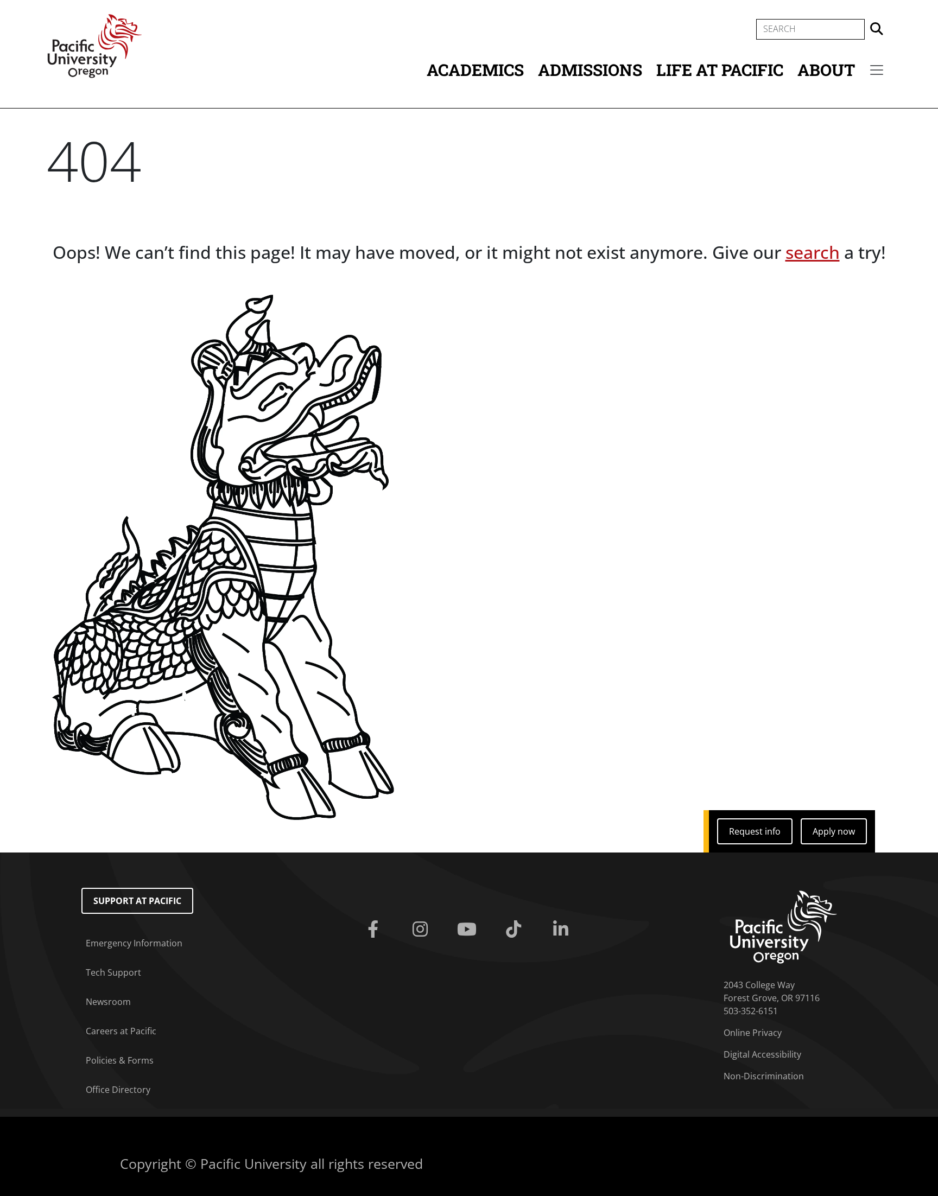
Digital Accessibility (762, 1054)
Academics (475, 69)
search (812, 252)
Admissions (590, 69)
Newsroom (108, 1002)
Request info (755, 831)
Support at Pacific (137, 901)
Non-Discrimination (764, 1076)
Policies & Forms (120, 1060)
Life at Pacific (719, 69)
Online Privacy (753, 1033)
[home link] (784, 926)
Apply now (834, 831)
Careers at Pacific (121, 1031)
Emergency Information (134, 943)
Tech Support (113, 972)
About (826, 69)
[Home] (94, 45)
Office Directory (118, 1090)
